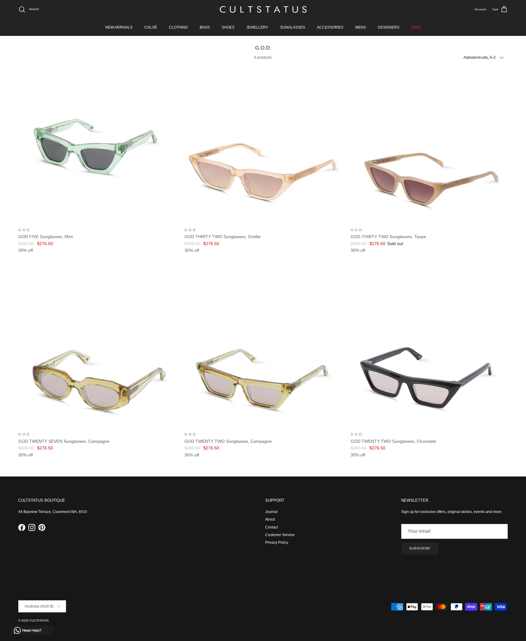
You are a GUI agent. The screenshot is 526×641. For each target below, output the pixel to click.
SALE (416, 27)
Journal (271, 512)
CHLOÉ (150, 27)
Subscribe (419, 548)
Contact (271, 527)
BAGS (205, 27)
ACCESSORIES (330, 27)
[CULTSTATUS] (263, 9)
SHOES (228, 27)
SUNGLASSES (292, 27)
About (270, 519)
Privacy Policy (276, 542)
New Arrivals (118, 27)
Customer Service (280, 535)
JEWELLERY (257, 27)
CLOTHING (178, 27)
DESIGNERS (388, 27)
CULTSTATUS (39, 620)
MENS (360, 27)
